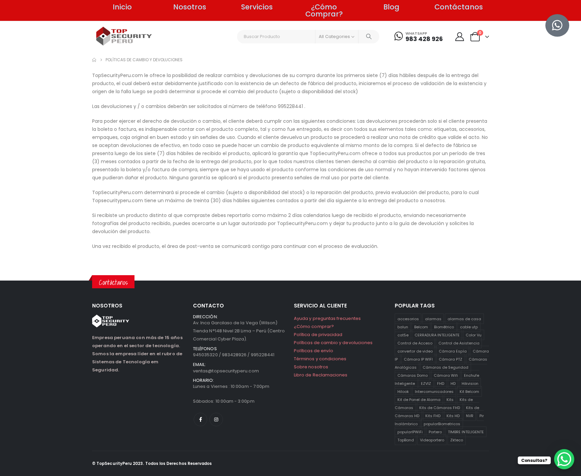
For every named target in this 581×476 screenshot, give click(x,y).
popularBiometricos (442, 423)
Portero (435, 431)
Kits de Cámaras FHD (439, 407)
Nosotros (189, 7)
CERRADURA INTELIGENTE (437, 334)
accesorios (408, 318)
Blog (391, 7)
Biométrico (444, 326)
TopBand (405, 439)
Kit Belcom (469, 391)
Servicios (257, 7)
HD (453, 383)
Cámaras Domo (412, 375)
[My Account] (459, 36)
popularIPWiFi (410, 431)
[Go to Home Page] (94, 60)
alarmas (433, 318)
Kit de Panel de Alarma (418, 399)
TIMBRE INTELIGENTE (466, 431)
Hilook (403, 391)
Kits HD (453, 415)
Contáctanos (458, 7)
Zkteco (456, 439)
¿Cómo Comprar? (324, 10)
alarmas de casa (464, 318)
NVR (469, 415)
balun (402, 326)
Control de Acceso (414, 342)
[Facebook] (200, 419)
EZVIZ (426, 383)
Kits (450, 399)
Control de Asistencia (458, 342)
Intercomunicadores (434, 391)
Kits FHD (432, 415)
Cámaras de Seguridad (445, 367)
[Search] (368, 36)
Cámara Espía (453, 351)
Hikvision (470, 383)
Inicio (122, 7)
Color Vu (473, 334)
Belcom (421, 326)
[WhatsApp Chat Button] (564, 459)
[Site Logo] (124, 36)
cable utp (469, 326)
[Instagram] (216, 419)
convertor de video (415, 351)
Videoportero (432, 439)
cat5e (403, 334)
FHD (440, 383)
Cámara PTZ (450, 359)
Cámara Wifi (446, 375)
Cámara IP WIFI (418, 359)
